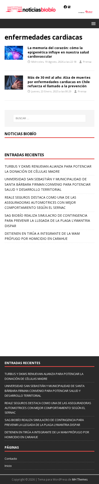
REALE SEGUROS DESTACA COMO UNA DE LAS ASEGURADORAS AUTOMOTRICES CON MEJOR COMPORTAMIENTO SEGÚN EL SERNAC (40, 202)
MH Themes (79, 479)
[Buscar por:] (49, 118)
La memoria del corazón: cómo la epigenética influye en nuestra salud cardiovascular (58, 52)
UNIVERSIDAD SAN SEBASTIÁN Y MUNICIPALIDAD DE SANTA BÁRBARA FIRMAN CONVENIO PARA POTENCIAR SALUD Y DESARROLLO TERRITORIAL (47, 184)
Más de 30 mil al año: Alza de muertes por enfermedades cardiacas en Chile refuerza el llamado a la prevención (59, 81)
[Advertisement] (49, 297)
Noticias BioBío (20, 133)
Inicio (8, 466)
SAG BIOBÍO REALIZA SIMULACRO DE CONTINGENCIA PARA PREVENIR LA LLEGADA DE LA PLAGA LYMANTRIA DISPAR (47, 220)
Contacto (11, 458)
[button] (92, 23)
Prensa (87, 61)
